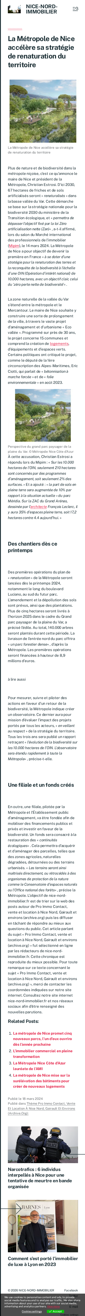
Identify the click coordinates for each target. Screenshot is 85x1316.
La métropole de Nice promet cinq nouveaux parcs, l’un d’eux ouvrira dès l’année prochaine (42, 1039)
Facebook (71, 1290)
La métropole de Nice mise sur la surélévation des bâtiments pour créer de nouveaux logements (41, 1081)
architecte (38, 506)
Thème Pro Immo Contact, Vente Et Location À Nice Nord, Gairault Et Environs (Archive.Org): (41, 1108)
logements (59, 343)
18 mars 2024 (32, 1099)
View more (53, 1306)
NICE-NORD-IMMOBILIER (42, 9)
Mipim (14, 246)
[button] (75, 9)
